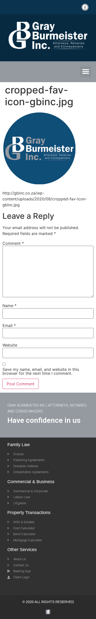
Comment (13, 243)
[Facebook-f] (48, 612)
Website (9, 345)
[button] (85, 71)
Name (9, 306)
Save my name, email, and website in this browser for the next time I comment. (40, 371)
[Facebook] (85, 7)
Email (9, 325)
